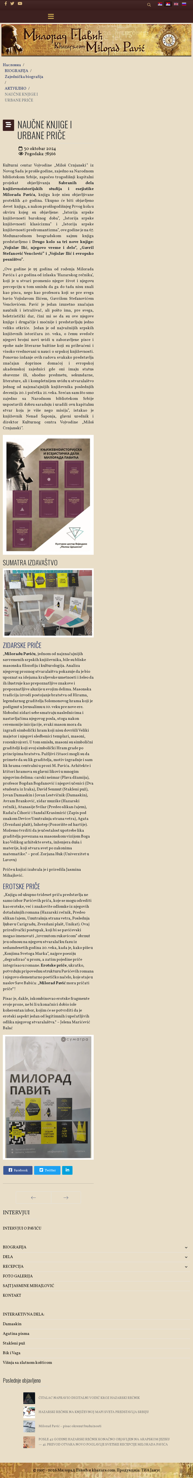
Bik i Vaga (11, 1353)
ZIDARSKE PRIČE (22, 645)
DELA (8, 1257)
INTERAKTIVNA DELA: (23, 1314)
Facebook (20, 1170)
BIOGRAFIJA (14, 1247)
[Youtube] (20, 4)
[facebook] (5, 4)
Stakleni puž (14, 1343)
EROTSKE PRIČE (21, 886)
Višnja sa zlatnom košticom (27, 1362)
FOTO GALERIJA (18, 1276)
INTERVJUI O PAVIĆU (22, 1228)
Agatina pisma (16, 1333)
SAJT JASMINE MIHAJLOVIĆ (28, 1286)
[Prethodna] (33, 1197)
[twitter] (12, 4)
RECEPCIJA (13, 1266)
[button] (159, 1247)
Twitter (50, 1170)
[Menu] (50, 17)
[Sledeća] (66, 1197)
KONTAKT (12, 1295)
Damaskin (12, 1324)
